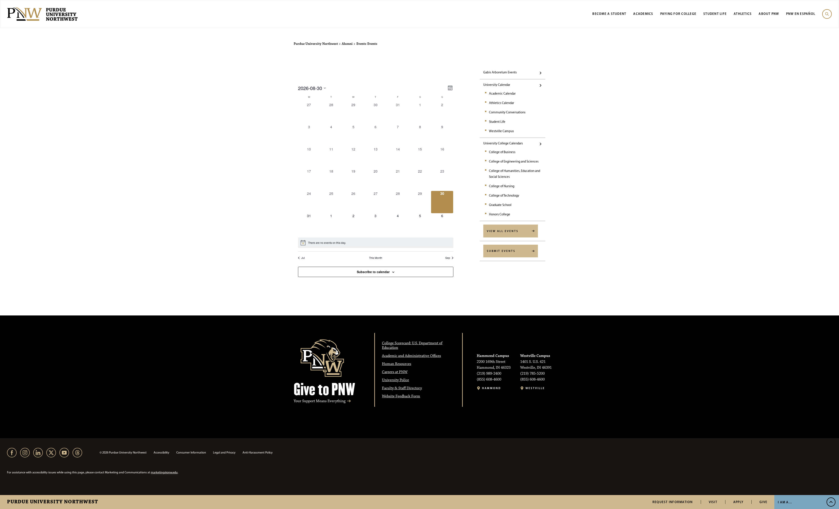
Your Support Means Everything (319, 401)
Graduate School (500, 205)
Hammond (491, 388)
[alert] (375, 242)
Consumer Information (191, 452)
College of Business (502, 152)
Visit (713, 502)
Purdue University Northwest (52, 502)
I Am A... (785, 502)
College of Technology (504, 195)
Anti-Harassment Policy (258, 452)
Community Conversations (507, 112)
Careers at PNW (394, 372)
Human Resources (396, 364)
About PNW (769, 14)
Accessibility (161, 452)
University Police (395, 380)
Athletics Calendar (501, 103)
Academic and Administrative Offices (411, 355)
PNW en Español (800, 14)
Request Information (672, 502)
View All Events (502, 231)
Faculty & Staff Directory (402, 388)
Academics (643, 14)
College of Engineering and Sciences (514, 161)
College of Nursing (501, 186)
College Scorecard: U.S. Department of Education (412, 345)
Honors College (499, 214)
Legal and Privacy (224, 452)
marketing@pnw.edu (164, 472)
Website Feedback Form (401, 396)
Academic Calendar (502, 93)
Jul (303, 258)
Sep (447, 258)
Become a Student (609, 14)
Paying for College (678, 14)
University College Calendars (503, 143)
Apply (738, 502)
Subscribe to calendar (373, 272)
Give (763, 502)
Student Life (715, 14)
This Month (375, 258)
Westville (535, 388)
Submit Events (501, 251)
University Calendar (496, 85)
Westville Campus (501, 131)
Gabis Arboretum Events (500, 72)
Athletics (743, 14)
